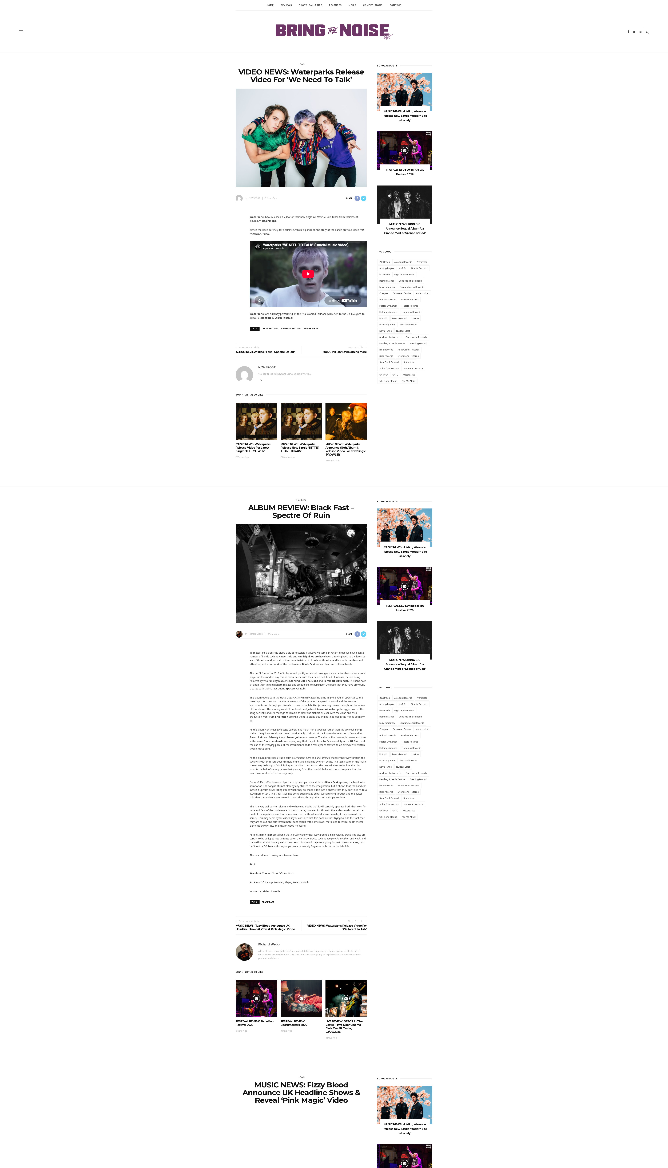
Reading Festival (291, 328)
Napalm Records (408, 324)
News (352, 5)
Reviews (286, 5)
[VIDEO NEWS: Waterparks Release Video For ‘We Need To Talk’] (301, 137)
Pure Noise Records (416, 337)
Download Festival (402, 293)
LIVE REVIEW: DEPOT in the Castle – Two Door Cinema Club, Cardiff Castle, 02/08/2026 (344, 1026)
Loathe (415, 318)
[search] (647, 31)
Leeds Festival (270, 328)
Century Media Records (412, 287)
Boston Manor (386, 280)
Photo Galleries (310, 5)
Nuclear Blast (403, 330)
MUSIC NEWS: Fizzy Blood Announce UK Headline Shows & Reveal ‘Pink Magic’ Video (265, 927)
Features (335, 5)
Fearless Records (410, 299)
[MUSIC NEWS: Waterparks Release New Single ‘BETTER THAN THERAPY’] (301, 421)
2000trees (384, 261)
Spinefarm (408, 362)
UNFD (395, 374)
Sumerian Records (413, 368)
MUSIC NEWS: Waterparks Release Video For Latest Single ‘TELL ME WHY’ (253, 448)
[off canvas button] (21, 32)
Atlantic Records (419, 268)
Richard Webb (256, 634)
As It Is (402, 268)
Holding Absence (388, 312)
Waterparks (311, 328)
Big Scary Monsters (404, 274)
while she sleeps (388, 380)
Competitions (373, 5)
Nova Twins (385, 330)
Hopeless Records (411, 312)
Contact (395, 5)
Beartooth (384, 274)
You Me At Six (409, 380)
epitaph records (387, 299)
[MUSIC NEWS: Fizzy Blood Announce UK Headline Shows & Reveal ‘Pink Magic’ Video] (301, 1158)
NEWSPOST (254, 198)
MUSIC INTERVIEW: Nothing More (345, 352)
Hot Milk (383, 318)
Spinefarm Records (389, 368)
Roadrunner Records (409, 349)
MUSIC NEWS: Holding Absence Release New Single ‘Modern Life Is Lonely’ (405, 116)
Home (270, 5)
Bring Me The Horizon (410, 280)
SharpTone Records (408, 355)
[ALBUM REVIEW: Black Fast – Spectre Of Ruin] (301, 573)
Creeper (383, 293)
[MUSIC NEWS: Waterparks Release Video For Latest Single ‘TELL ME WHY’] (256, 421)
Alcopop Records (403, 261)
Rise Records (386, 349)
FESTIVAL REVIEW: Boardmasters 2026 (294, 1023)
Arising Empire (387, 268)
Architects (422, 261)
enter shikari (422, 293)
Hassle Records (410, 305)
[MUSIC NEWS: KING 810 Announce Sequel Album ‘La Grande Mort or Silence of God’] (404, 204)
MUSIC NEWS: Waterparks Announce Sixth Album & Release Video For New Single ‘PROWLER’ (345, 449)
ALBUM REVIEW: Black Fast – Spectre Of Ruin (265, 352)
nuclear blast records (390, 337)
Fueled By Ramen (388, 305)
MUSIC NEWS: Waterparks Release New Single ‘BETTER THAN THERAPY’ (300, 448)
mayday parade (387, 324)
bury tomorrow (387, 287)
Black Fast (268, 902)
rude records (386, 355)
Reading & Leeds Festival (392, 343)
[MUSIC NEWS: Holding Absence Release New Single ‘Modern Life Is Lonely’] (404, 91)
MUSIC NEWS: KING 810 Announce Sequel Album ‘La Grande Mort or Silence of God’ (405, 229)
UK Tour (383, 374)
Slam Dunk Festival (389, 362)
